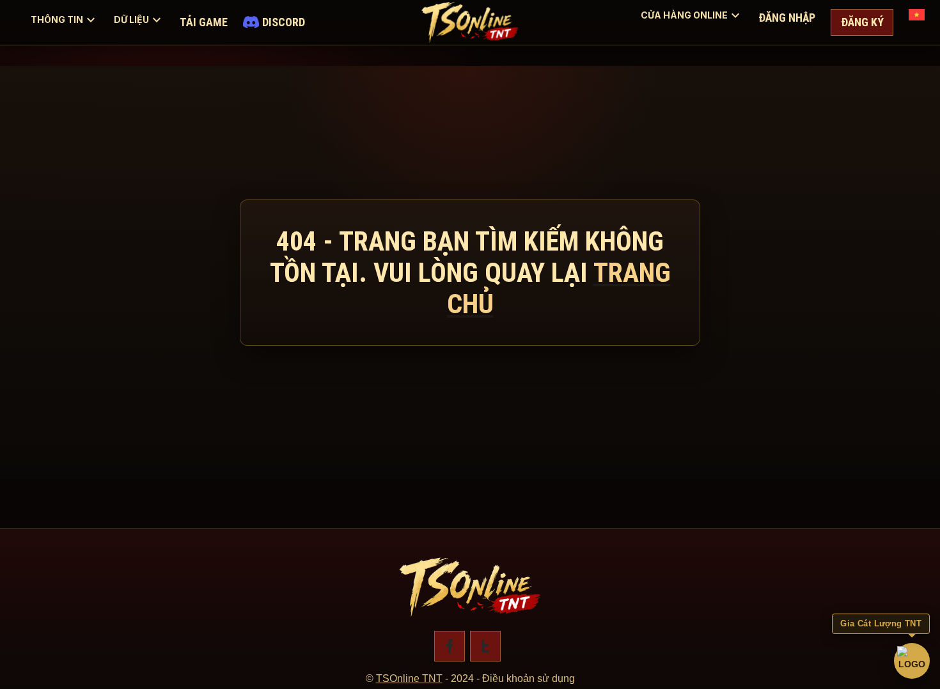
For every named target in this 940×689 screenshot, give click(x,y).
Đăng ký (862, 22)
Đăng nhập (786, 17)
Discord (283, 22)
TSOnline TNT (409, 678)
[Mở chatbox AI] (912, 661)
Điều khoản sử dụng (528, 678)
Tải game (204, 22)
